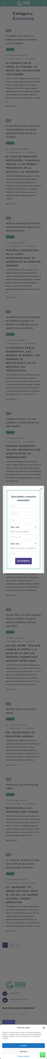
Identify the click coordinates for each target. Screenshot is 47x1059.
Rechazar (23, 1051)
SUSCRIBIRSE (23, 561)
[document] (23, 529)
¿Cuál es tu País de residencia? (19, 531)
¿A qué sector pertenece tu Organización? (23, 548)
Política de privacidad (23, 1056)
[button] (44, 1028)
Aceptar (23, 1045)
